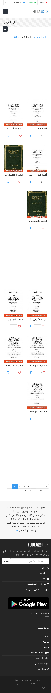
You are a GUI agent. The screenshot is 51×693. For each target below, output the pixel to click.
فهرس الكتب (43, 669)
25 (31, 490)
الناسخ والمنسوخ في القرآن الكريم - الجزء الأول (13, 175)
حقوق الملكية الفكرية (40, 653)
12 (46, 490)
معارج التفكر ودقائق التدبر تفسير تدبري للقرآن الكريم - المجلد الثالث (37, 412)
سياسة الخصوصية (42, 658)
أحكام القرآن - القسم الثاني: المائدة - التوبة (37, 129)
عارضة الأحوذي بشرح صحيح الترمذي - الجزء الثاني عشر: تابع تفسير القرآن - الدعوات (13, 320)
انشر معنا (43, 573)
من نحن (46, 642)
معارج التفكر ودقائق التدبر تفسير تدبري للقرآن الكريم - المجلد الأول (37, 366)
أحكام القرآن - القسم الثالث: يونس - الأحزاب (13, 129)
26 (25, 490)
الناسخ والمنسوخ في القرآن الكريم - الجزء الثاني (37, 221)
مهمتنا (42, 2)
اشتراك (6, 561)
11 (10, 486)
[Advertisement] (25, 68)
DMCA (46, 647)
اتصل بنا (43, 568)
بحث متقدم (18, 2)
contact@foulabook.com (36, 584)
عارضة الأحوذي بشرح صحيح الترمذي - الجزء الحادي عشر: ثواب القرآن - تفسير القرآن (37, 320)
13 (41, 490)
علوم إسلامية (40, 37)
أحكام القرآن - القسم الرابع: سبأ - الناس (37, 175)
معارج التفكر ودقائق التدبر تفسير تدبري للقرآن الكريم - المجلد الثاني (13, 366)
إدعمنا (44, 579)
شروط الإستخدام (42, 664)
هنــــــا (15, 530)
